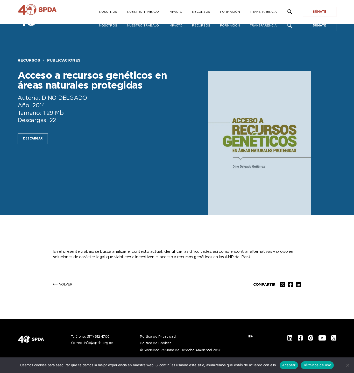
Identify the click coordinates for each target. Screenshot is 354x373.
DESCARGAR (33, 138)
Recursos (201, 25)
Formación (230, 25)
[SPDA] (46, 12)
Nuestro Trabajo (143, 25)
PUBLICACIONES (64, 60)
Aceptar (288, 365)
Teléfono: (90, 336)
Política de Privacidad (158, 336)
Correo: (92, 343)
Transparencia (263, 25)
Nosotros (108, 25)
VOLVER (65, 284)
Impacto (175, 25)
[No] (347, 365)
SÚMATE (319, 25)
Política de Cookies (155, 343)
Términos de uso (317, 365)
